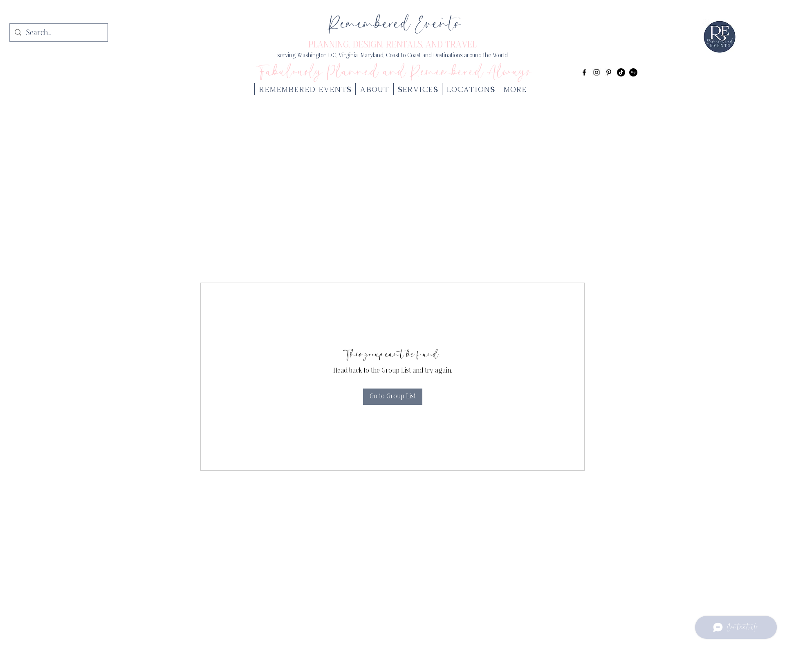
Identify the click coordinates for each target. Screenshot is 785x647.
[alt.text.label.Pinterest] (609, 72)
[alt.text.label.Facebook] (584, 72)
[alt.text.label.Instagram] (596, 72)
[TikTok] (621, 72)
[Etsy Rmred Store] (633, 72)
